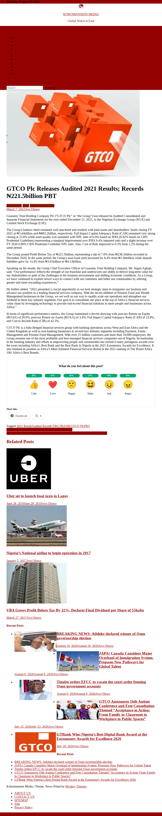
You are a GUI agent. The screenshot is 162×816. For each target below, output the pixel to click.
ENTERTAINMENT (27, 73)
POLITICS (21, 41)
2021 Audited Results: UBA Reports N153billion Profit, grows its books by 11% (57, 433)
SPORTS (20, 66)
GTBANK (64, 426)
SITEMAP (21, 800)
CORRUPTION (24, 63)
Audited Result (41, 426)
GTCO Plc (77, 426)
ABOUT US (22, 793)
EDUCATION (23, 59)
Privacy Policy (23, 807)
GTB (26, 205)
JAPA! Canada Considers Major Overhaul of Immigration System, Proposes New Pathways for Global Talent (126, 659)
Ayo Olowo (32, 209)
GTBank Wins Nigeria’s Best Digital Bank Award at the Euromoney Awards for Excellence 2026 (102, 736)
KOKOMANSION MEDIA (81, 14)
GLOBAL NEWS (25, 38)
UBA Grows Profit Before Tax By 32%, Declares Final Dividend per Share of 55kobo (75, 610)
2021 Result (24, 426)
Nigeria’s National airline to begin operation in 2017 (49, 553)
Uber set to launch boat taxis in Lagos (37, 496)
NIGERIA (21, 45)
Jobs (17, 804)
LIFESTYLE (22, 55)
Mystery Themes (75, 786)
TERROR (20, 70)
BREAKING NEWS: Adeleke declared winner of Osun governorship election (63, 762)
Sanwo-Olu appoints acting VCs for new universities (39, 429)
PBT (87, 426)
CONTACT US (24, 796)
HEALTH (20, 48)
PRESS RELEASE (42, 205)
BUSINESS (22, 52)
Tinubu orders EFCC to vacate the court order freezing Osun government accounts (65, 769)
